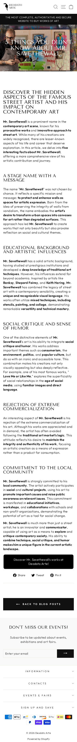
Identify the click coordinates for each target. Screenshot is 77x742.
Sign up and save (37, 707)
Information (37, 671)
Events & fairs (37, 695)
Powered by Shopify (38, 738)
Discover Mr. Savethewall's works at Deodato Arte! (39, 562)
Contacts (37, 683)
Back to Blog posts (41, 604)
